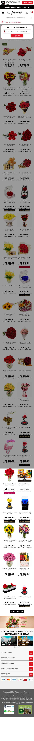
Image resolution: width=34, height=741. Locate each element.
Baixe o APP (27, 3)
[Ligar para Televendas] (8, 13)
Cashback (27, 13)
